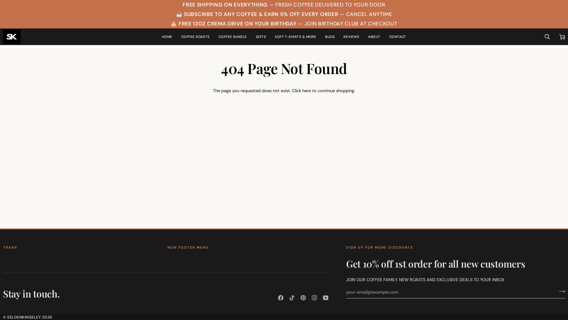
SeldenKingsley (24, 317)
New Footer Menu (188, 247)
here (306, 90)
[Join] (560, 291)
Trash (10, 247)
